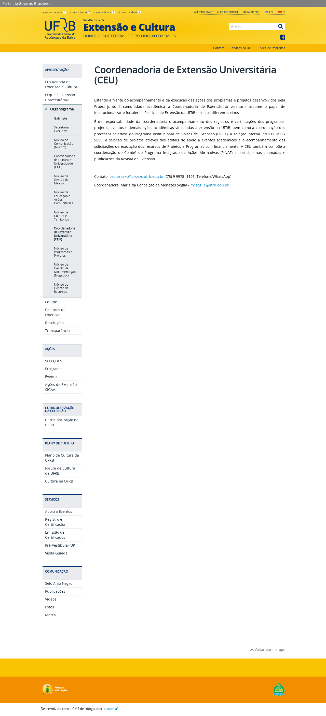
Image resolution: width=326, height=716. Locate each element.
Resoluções (54, 322)
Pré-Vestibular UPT (61, 545)
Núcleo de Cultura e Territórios (61, 216)
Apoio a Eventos (58, 511)
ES (283, 12)
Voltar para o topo (269, 649)
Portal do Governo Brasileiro (26, 3)
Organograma (62, 109)
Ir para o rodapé (129, 12)
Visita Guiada (56, 553)
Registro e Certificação (55, 522)
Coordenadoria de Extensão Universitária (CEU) (64, 233)
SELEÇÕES (53, 360)
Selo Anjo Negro (58, 583)
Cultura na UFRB (59, 481)
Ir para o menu (80, 12)
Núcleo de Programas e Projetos (63, 252)
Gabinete (60, 118)
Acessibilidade (203, 12)
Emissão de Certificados (55, 535)
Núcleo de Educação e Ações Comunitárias (63, 197)
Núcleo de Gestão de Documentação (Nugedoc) (65, 269)
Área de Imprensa (272, 48)
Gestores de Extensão (55, 312)
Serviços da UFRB (242, 48)
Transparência (57, 330)
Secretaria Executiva (61, 129)
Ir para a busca (104, 12)
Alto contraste (228, 12)
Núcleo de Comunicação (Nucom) (63, 143)
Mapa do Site (251, 12)
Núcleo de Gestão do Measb (61, 179)
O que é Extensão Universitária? (60, 97)
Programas (54, 368)
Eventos (51, 376)
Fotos (49, 607)
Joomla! (112, 709)
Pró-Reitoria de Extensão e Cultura (61, 84)
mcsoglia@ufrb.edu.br (210, 185)
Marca (50, 614)
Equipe (51, 301)
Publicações (55, 591)
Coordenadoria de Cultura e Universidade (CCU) (64, 161)
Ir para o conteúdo (53, 12)
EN (271, 12)
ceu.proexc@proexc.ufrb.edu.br (137, 176)
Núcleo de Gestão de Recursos (61, 288)
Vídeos (50, 599)
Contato (218, 48)
